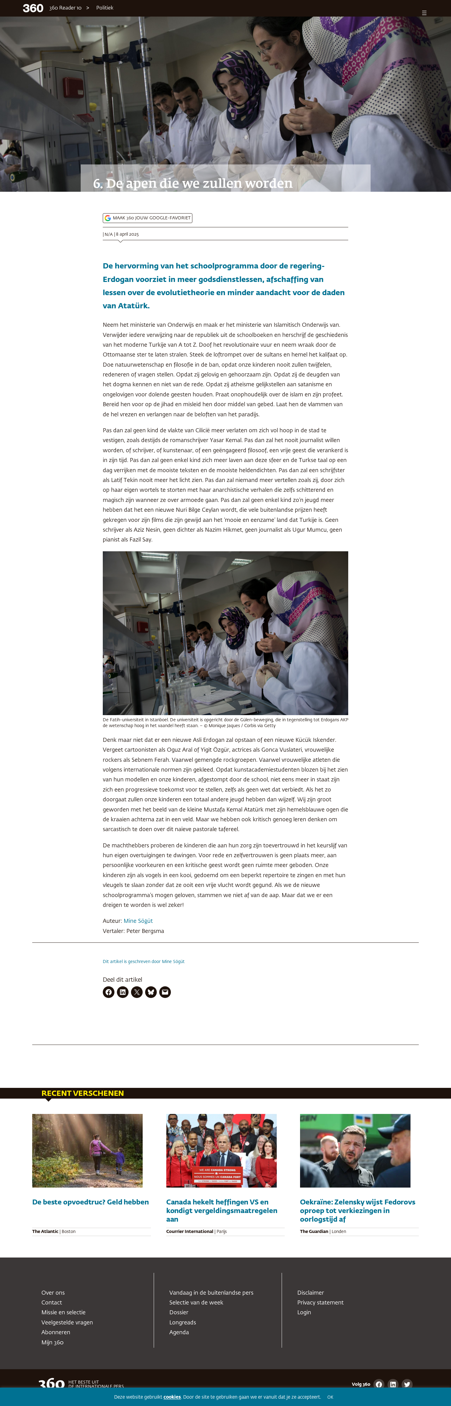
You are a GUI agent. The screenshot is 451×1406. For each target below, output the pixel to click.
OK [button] (330, 1398)
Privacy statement (320, 1303)
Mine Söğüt (138, 921)
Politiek (105, 8)
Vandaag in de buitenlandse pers (211, 1293)
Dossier (178, 1312)
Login (304, 1312)
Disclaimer (310, 1293)
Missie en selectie (63, 1312)
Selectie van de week (196, 1303)
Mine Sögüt (173, 962)
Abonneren (55, 1332)
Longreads (182, 1323)
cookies (172, 1397)
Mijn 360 (52, 1343)
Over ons (53, 1293)
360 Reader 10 (65, 8)
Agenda (179, 1332)
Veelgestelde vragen (67, 1323)
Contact (51, 1303)
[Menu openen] (424, 13)
